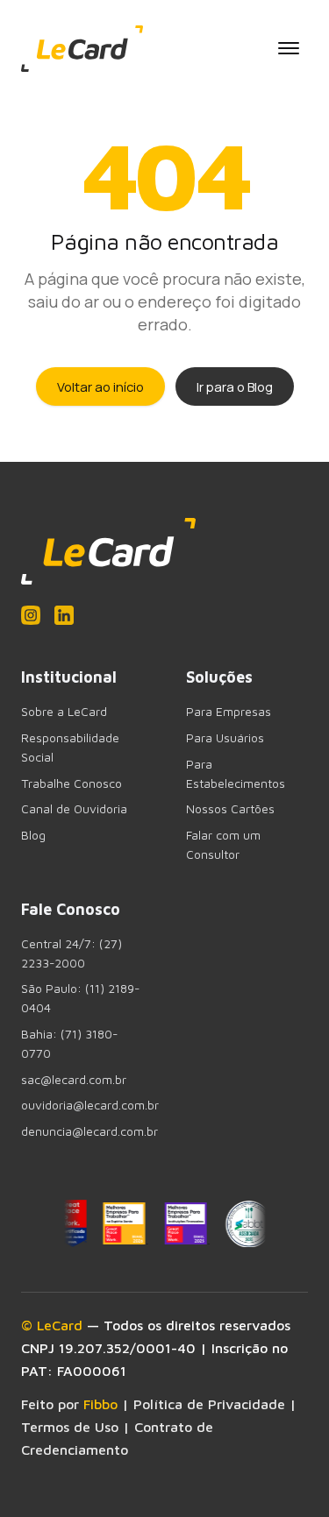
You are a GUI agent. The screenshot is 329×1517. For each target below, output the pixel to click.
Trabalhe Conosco (71, 783)
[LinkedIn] (64, 615)
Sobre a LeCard (64, 712)
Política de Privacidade (209, 1404)
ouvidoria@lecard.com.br (90, 1105)
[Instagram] (30, 615)
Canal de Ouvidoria (74, 809)
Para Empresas (228, 712)
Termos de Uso (69, 1427)
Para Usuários (225, 738)
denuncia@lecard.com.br (89, 1131)
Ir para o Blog (235, 386)
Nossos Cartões (230, 809)
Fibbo (100, 1404)
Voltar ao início (100, 386)
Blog (33, 835)
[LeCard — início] (82, 48)
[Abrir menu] (288, 48)
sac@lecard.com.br (73, 1080)
